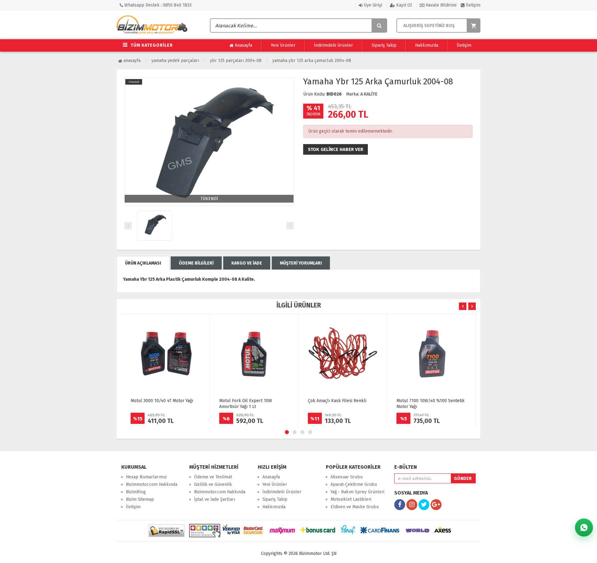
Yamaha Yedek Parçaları (175, 60)
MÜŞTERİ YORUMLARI (301, 263)
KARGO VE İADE (246, 263)
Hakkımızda (426, 45)
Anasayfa (243, 45)
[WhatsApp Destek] (584, 527)
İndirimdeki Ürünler (333, 45)
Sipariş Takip (384, 45)
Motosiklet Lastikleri (351, 499)
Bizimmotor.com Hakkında (151, 484)
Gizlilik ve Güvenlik (213, 484)
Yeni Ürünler (283, 45)
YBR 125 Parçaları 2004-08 (235, 60)
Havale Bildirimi (440, 5)
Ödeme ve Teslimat (213, 477)
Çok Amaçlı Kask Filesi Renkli (337, 400)
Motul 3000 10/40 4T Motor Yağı (162, 400)
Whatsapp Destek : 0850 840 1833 (157, 5)
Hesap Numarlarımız (146, 477)
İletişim (472, 5)
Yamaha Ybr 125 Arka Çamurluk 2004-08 (311, 60)
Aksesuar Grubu (347, 477)
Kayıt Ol (403, 5)
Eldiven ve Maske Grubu (355, 506)
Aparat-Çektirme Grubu (354, 484)
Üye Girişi (372, 5)
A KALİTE (368, 94)
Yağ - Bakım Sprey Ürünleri (357, 492)
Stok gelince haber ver (335, 149)
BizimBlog (136, 492)
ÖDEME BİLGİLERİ (196, 263)
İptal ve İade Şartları (214, 499)
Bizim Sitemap (140, 499)
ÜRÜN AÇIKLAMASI (143, 263)
